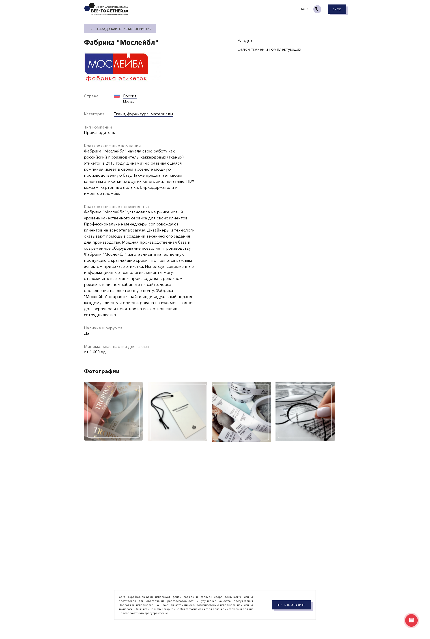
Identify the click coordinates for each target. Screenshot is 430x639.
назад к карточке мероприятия (124, 29)
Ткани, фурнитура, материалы (143, 114)
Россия (130, 96)
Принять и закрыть (291, 605)
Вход (337, 9)
